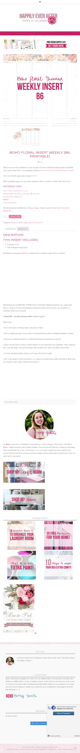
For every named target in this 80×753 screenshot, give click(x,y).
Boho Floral (32, 222)
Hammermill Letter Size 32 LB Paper (16, 194)
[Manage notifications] (75, 748)
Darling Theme (25, 749)
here (17, 689)
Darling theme (41, 747)
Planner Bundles (17, 222)
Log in (59, 749)
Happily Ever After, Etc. (40, 17)
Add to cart (15, 217)
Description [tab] (11, 229)
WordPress (52, 749)
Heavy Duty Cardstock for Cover (15, 191)
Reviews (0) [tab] (22, 229)
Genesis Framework (40, 749)
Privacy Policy (68, 749)
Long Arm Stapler (10, 202)
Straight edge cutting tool (12, 197)
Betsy (8, 444)
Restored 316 (53, 747)
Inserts (40, 222)
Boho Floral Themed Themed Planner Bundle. (57, 170)
